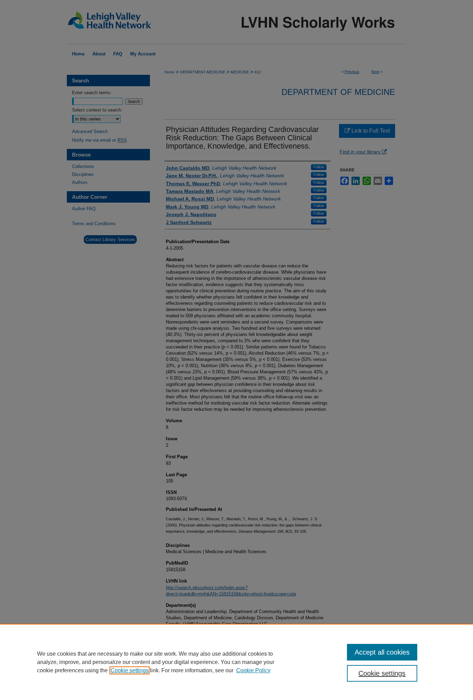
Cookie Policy (253, 670)
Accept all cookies (382, 652)
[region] (236, 662)
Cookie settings (129, 670)
